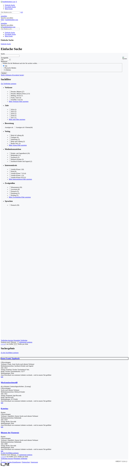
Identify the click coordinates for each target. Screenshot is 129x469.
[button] (125, 57)
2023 (12, 111)
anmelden (4, 16)
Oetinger (13, 137)
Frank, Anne (15, 98)
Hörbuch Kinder (16, 159)
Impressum (34, 462)
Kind (12, 171)
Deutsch (13, 205)
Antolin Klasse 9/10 (17, 177)
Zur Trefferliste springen (8, 84)
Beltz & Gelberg (16, 135)
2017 (12, 117)
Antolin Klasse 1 (16, 175)
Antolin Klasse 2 (16, 169)
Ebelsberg (14, 193)
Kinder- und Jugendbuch (19, 153)
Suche (3, 54)
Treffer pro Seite (23, 344)
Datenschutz (26, 462)
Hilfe (2, 20)
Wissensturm (15, 187)
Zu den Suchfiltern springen (10, 353)
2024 (12, 109)
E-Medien (8, 70)
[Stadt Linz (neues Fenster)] (5, 465)
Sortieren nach (5, 342)
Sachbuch (14, 157)
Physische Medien (10, 68)
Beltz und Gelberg (17, 141)
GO (21, 12)
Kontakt (3, 462)
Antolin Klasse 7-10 (17, 173)
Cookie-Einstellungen (14, 462)
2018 (12, 115)
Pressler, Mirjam (16, 91)
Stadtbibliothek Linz (11, 20)
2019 (12, 113)
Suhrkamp (14, 139)
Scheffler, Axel (15, 100)
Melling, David (16, 96)
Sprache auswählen (7, 18)
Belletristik (14, 155)
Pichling (13, 195)
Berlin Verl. (14, 143)
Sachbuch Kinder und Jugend (20, 161)
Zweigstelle (4, 58)
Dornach (13, 191)
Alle (6, 66)
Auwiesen (14, 189)
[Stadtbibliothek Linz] (8, 2)
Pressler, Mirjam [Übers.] (19, 93)
